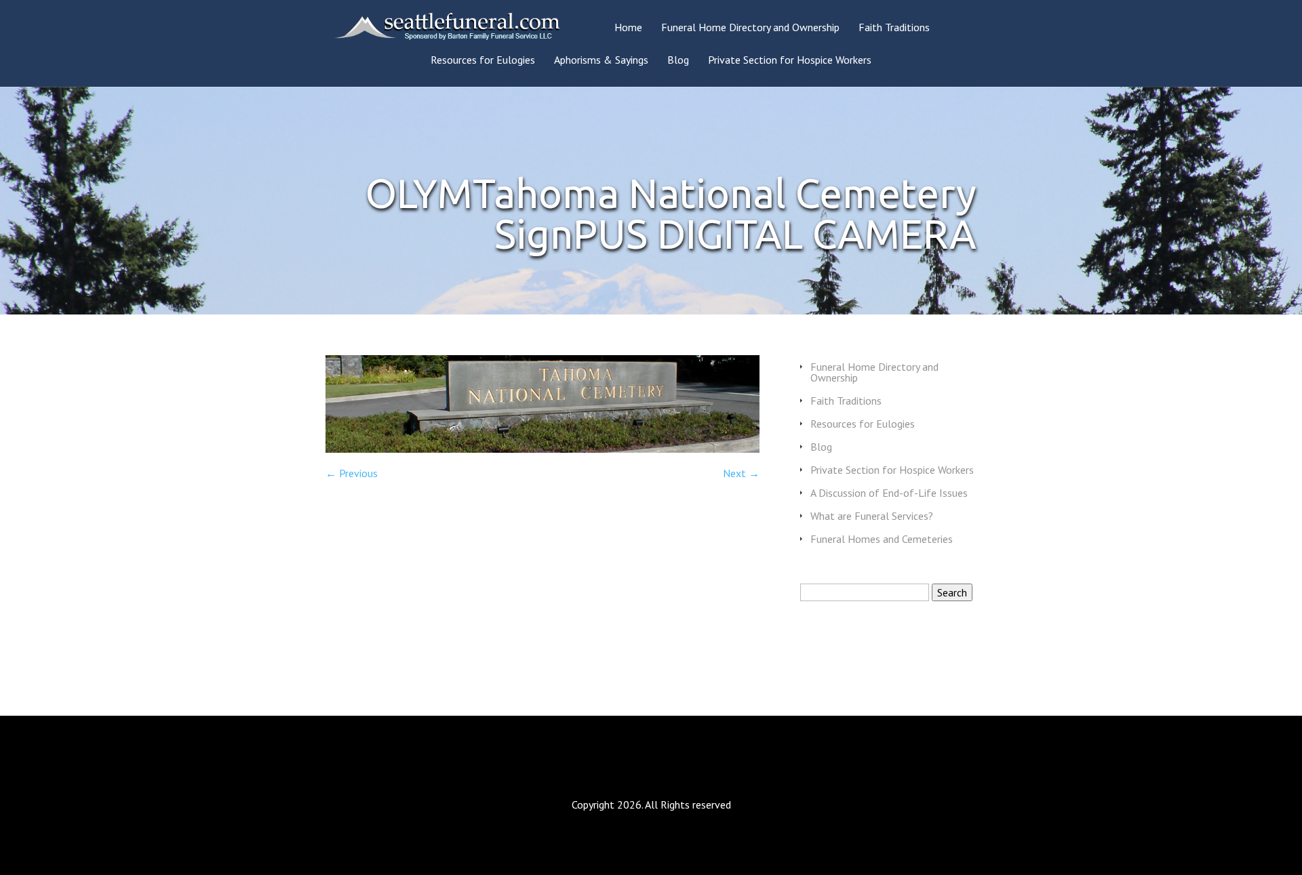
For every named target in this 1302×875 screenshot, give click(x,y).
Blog (678, 60)
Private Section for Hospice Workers (789, 60)
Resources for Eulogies (483, 60)
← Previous (352, 473)
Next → (741, 473)
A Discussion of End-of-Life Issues (889, 493)
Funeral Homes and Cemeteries (881, 539)
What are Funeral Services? (871, 516)
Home (628, 28)
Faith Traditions (894, 28)
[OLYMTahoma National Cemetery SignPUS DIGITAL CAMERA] (543, 448)
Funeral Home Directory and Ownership (750, 28)
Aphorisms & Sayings (601, 60)
